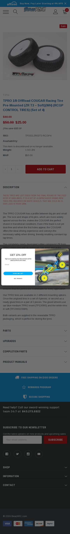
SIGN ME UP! (18, 273)
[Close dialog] (67, 250)
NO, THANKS (18, 278)
